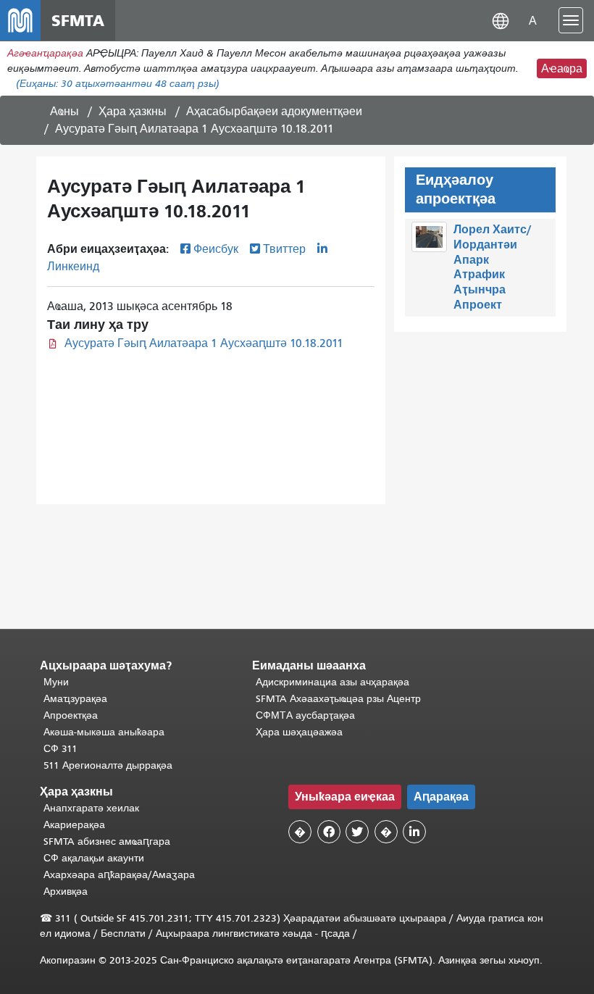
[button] (500, 20)
